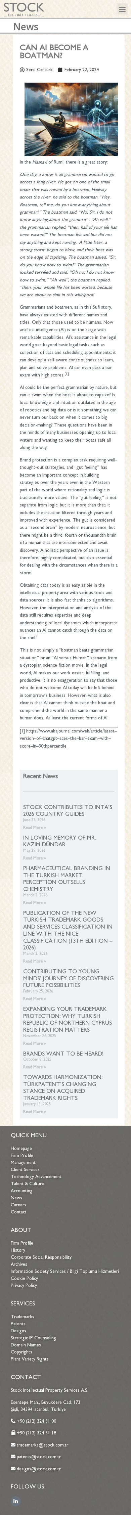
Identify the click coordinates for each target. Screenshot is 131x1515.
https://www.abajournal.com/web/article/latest (70, 731)
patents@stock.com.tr (38, 1457)
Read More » (34, 827)
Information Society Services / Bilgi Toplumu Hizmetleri (65, 1271)
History (18, 1250)
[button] (122, 8)
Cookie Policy (24, 1278)
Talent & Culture (27, 1184)
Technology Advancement (36, 1176)
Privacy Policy (24, 1285)
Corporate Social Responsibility (41, 1257)
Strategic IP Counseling (33, 1338)
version (27, 738)
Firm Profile (22, 1155)
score (25, 746)
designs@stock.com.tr (39, 1469)
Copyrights (21, 1352)
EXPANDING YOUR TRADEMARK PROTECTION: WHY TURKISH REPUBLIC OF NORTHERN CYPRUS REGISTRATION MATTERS (67, 1019)
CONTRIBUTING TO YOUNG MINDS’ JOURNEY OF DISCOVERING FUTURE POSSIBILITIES (68, 978)
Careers (18, 1205)
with (104, 738)
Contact (19, 1212)
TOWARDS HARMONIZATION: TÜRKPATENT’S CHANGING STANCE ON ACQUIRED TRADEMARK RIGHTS (62, 1087)
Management (23, 1162)
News (16, 1198)
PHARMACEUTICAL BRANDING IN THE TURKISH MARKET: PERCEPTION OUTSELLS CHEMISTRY (66, 878)
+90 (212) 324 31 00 (36, 1421)
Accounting (22, 1191)
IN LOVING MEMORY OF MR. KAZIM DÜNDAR (59, 841)
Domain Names (26, 1345)
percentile (57, 746)
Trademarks (22, 1317)
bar (82, 738)
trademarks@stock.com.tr (41, 1445)
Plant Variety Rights (30, 1359)
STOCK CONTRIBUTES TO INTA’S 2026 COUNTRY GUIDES (67, 810)
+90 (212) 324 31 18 (36, 1433)
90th (43, 746)
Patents (18, 1324)
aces (63, 738)
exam (92, 738)
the (73, 738)
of (38, 738)
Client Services (25, 1169)
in (34, 746)
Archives (19, 1264)
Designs (18, 1331)
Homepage (21, 1148)
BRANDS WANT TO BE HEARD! (63, 1053)
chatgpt (50, 738)
